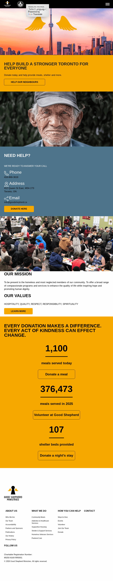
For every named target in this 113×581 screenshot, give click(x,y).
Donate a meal (56, 374)
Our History (10, 536)
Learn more (18, 311)
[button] (109, 4)
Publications (10, 532)
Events (60, 521)
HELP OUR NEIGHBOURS (24, 82)
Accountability (11, 525)
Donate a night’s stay (56, 455)
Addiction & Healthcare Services (40, 522)
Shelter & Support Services (42, 531)
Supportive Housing (39, 527)
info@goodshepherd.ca (15, 202)
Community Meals (38, 517)
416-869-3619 (11, 177)
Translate (37, 14)
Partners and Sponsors (14, 528)
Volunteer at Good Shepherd (56, 415)
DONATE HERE (19, 209)
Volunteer (61, 525)
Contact (89, 511)
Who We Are (10, 517)
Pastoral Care (37, 538)
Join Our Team (63, 528)
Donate (60, 532)
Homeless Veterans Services (42, 534)
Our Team (9, 521)
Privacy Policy (11, 540)
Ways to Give (63, 517)
